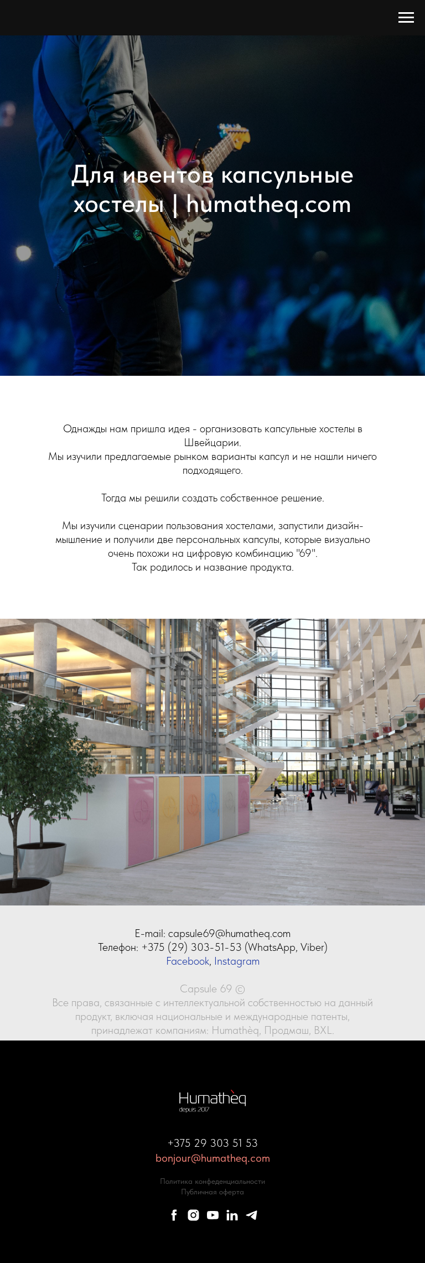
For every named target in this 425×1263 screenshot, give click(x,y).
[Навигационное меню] (406, 17)
